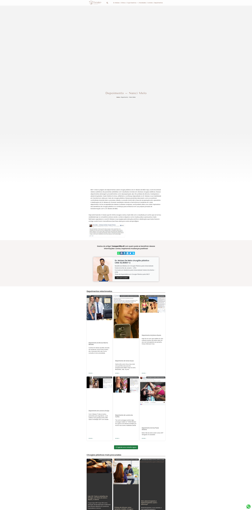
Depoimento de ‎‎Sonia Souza (124, 361)
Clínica (123, 3)
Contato (150, 3)
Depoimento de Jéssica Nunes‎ (151, 335)
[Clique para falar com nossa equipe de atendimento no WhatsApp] (248, 506)
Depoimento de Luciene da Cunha (124, 416)
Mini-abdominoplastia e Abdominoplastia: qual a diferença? (149, 502)
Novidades (142, 3)
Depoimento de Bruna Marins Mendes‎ (98, 343)
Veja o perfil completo (122, 277)
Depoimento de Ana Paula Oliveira (150, 428)
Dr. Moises (116, 3)
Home (118, 97)
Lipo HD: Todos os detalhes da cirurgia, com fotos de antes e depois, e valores (98, 497)
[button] (107, 3)
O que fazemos (131, 3)
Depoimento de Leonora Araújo (99, 411)
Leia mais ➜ (91, 373)
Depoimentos (158, 3)
